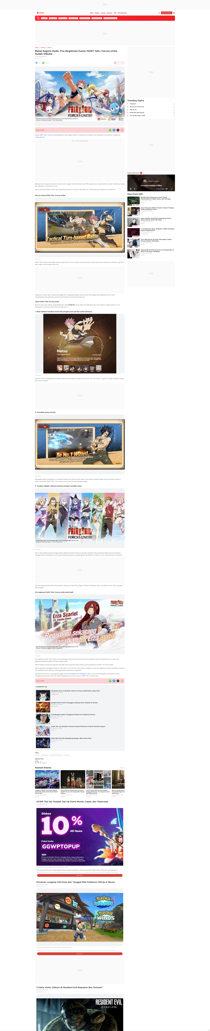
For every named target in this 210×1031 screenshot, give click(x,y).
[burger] (174, 13)
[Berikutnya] (125, 778)
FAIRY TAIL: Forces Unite (47, 135)
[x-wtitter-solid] (118, 130)
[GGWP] (41, 13)
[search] (159, 13)
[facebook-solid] (114, 130)
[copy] (122, 130)
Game (37, 135)
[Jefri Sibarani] (37, 762)
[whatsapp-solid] (110, 130)
